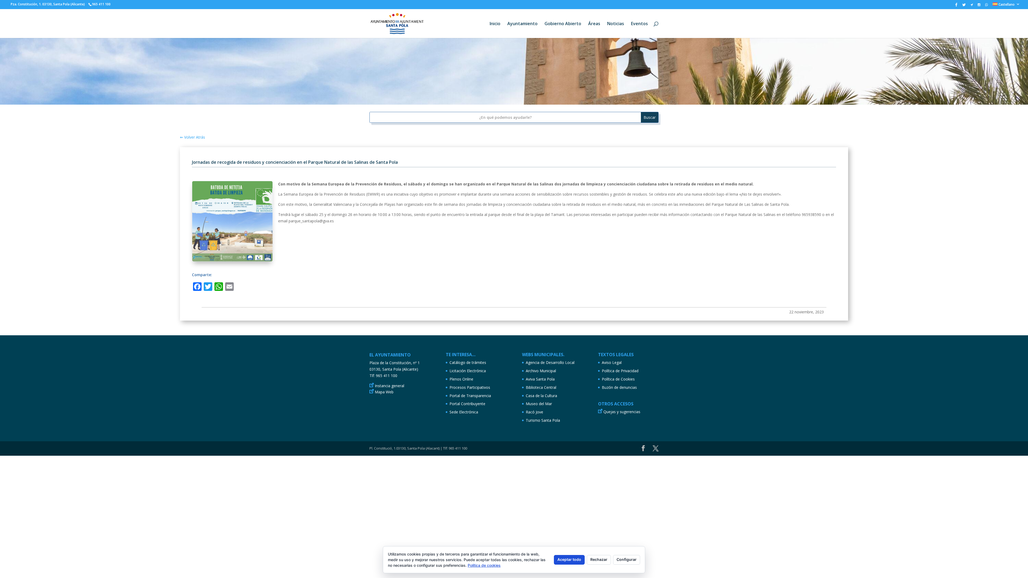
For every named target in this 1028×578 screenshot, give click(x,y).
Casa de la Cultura (541, 395)
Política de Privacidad (620, 370)
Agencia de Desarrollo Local (550, 362)
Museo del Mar (539, 403)
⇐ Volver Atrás (192, 137)
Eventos (639, 24)
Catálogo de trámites (467, 362)
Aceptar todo (569, 559)
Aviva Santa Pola (540, 379)
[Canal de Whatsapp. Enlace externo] (986, 6)
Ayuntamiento (522, 24)
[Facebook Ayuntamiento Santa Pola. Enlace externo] (956, 6)
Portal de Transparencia (470, 395)
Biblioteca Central (541, 387)
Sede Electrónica (463, 412)
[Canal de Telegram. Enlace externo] (971, 6)
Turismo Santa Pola (543, 420)
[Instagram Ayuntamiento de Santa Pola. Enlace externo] (979, 6)
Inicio (495, 24)
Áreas (594, 24)
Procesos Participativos (469, 387)
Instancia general (389, 385)
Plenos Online (461, 379)
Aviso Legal (612, 362)
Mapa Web (384, 391)
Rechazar (598, 559)
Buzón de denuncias (619, 387)
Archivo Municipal (541, 370)
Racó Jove (534, 412)
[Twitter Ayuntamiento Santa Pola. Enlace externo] (964, 6)
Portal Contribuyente (467, 403)
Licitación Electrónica (467, 370)
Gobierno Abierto (563, 24)
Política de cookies (484, 565)
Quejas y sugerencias (621, 411)
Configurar (627, 559)
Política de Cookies (618, 379)
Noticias (615, 24)
